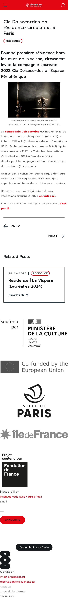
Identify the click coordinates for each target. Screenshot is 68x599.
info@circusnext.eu (12, 577)
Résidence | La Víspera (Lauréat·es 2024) (31, 283)
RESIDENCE (12, 41)
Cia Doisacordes (27, 71)
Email (3, 502)
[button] (63, 5)
